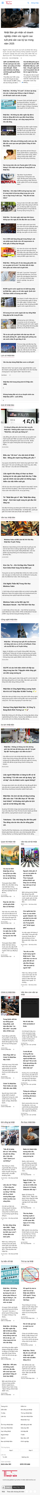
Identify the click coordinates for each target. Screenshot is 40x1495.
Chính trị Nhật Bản (8, 992)
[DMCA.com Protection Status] (13, 1487)
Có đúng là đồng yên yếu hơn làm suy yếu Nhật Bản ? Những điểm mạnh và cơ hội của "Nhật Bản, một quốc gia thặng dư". (19, 429)
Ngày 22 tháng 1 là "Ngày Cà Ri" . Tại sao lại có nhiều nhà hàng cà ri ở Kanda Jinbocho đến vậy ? (30, 1184)
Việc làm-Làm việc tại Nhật (29, 993)
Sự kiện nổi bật (7, 1261)
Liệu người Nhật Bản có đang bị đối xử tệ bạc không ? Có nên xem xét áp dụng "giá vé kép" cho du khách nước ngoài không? (19, 777)
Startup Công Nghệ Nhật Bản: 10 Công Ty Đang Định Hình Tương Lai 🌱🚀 (19, 708)
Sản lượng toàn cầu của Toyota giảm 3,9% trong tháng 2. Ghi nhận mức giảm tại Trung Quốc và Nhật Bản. (19, 167)
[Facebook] (26, 1491)
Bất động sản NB (26, 1424)
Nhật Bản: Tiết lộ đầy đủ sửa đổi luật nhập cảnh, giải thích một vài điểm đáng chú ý (29, 1355)
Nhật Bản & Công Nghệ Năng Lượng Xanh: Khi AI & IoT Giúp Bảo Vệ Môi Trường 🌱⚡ (20, 690)
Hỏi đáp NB (24, 1431)
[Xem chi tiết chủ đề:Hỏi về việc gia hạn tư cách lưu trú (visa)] (30, 1333)
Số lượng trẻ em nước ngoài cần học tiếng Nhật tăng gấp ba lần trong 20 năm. (19, 314)
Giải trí (3, 1438)
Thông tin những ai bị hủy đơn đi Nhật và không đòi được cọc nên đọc (29, 1094)
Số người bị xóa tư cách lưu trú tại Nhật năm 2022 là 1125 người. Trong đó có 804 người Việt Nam (29, 1294)
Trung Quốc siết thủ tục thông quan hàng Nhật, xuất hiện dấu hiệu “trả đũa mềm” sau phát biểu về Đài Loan (10, 1025)
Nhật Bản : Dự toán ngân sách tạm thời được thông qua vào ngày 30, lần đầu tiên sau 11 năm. (19, 218)
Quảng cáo (25, 1457)
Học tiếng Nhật (6, 1431)
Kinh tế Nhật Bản (7, 405)
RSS (3, 1491)
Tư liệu (3, 1413)
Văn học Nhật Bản (8, 517)
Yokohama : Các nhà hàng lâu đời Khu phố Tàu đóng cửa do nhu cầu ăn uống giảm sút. (19, 822)
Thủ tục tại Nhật (27, 1261)
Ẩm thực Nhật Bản (28, 1122)
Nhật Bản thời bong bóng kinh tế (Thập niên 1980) (18, 383)
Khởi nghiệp (25, 1441)
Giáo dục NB (25, 1428)
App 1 (11, 1450)
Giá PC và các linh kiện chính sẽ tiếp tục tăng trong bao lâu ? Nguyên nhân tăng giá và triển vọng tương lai (19, 670)
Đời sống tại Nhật (8, 1122)
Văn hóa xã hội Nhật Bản (29, 843)
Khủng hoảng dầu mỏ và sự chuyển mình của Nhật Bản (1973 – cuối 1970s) (18, 396)
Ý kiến (23, 1435)
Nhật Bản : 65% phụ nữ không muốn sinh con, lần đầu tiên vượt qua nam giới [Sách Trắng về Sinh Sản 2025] (20, 143)
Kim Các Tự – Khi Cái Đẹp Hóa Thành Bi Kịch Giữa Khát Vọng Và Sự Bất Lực (18, 566)
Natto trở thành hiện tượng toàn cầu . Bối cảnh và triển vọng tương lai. (30, 1152)
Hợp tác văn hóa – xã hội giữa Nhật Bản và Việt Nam (9, 904)
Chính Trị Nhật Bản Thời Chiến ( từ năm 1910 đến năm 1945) (10, 1086)
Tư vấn (4, 1457)
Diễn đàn (4, 1409)
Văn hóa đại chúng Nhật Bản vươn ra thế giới (18, 362)
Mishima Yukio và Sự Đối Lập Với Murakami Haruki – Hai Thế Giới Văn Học (19, 603)
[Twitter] (30, 1491)
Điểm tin (23, 1406)
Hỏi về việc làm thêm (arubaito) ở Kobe (29, 1024)
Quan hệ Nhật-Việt (8, 842)
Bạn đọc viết (25, 1438)
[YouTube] (34, 1491)
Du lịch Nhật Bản (7, 725)
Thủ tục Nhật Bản (26, 1413)
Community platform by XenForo (19, 1480)
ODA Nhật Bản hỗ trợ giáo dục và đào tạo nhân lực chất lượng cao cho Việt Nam (9, 933)
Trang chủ (4, 1406)
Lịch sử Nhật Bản (7, 356)
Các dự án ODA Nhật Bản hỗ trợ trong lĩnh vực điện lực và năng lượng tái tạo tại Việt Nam (9, 873)
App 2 (30, 1450)
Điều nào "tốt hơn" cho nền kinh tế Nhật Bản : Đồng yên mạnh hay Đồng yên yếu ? (19, 456)
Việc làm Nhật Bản (27, 1416)
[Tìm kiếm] (28, 3)
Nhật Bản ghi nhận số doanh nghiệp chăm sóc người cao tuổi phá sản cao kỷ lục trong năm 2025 (18, 38)
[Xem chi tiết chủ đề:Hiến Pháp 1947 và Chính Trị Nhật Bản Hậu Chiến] (10, 1065)
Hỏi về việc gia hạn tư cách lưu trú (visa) (29, 1326)
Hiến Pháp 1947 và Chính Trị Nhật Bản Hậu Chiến (9, 1057)
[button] (2, 3)
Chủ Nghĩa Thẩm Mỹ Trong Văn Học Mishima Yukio (17, 585)
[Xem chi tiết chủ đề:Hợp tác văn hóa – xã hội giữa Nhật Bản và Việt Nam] (10, 911)
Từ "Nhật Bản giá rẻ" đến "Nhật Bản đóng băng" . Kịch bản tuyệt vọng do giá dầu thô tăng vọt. (19, 499)
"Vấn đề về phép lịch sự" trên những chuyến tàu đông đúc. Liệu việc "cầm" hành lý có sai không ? (10, 1155)
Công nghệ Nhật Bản (9, 620)
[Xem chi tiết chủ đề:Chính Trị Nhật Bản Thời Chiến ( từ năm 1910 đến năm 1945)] (10, 1093)
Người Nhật (5, 1435)
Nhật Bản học (25, 1420)
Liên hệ (3, 1416)
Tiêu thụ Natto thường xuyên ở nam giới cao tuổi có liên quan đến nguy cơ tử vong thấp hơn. (29, 1219)
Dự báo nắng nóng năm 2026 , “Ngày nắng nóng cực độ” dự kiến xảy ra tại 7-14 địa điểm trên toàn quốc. (9, 1231)
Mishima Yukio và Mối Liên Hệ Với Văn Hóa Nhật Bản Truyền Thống (18, 541)
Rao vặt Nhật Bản (6, 1441)
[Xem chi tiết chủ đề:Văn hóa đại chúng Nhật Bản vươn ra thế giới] (20, 368)
